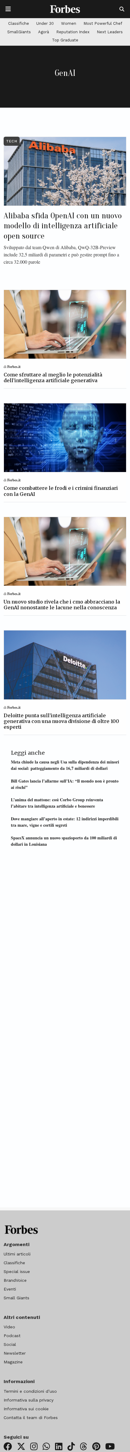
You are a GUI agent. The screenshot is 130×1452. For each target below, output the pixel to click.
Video (9, 1326)
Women (68, 23)
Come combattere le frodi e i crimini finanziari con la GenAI (61, 491)
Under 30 (45, 23)
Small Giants (16, 1297)
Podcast (12, 1335)
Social (10, 1344)
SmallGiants (19, 32)
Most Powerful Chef (102, 23)
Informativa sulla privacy (29, 1400)
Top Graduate (65, 40)
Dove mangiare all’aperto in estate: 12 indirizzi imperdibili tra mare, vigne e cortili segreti (65, 822)
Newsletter (15, 1353)
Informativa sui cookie (26, 1408)
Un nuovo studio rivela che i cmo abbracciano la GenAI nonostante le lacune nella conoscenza (62, 604)
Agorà (43, 32)
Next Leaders (110, 32)
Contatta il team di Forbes (31, 1417)
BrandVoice (15, 1280)
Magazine (13, 1361)
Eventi (10, 1289)
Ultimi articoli (17, 1254)
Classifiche (18, 23)
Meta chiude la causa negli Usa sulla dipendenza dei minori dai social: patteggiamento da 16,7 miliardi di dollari (65, 765)
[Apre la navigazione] (8, 9)
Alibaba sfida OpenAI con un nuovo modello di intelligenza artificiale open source (63, 226)
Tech (11, 141)
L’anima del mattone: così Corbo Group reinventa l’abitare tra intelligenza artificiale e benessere (57, 802)
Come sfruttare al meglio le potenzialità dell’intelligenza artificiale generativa (53, 377)
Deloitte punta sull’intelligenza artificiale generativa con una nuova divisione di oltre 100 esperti (61, 721)
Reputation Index (72, 32)
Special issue (17, 1271)
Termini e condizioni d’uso (30, 1391)
